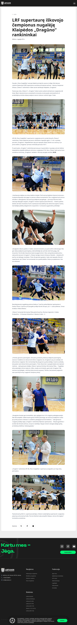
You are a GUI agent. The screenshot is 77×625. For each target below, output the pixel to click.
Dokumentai (55, 585)
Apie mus (54, 573)
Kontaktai (54, 588)
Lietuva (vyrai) (29, 596)
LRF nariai (54, 578)
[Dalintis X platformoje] (21, 526)
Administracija (55, 580)
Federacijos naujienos (31, 573)
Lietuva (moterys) (30, 599)
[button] (14, 14)
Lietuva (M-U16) (30, 610)
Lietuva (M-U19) (30, 606)
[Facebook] (68, 546)
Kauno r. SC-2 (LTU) (31, 608)
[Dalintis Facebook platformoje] (27, 526)
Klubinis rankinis (30, 578)
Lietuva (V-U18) (30, 603)
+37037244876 (6, 577)
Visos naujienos (30, 580)
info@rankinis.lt (7, 580)
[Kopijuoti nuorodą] (33, 526)
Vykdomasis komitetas (57, 576)
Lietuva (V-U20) (30, 601)
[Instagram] (62, 546)
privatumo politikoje (29, 622)
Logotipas (54, 583)
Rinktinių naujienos (31, 576)
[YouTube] (74, 546)
